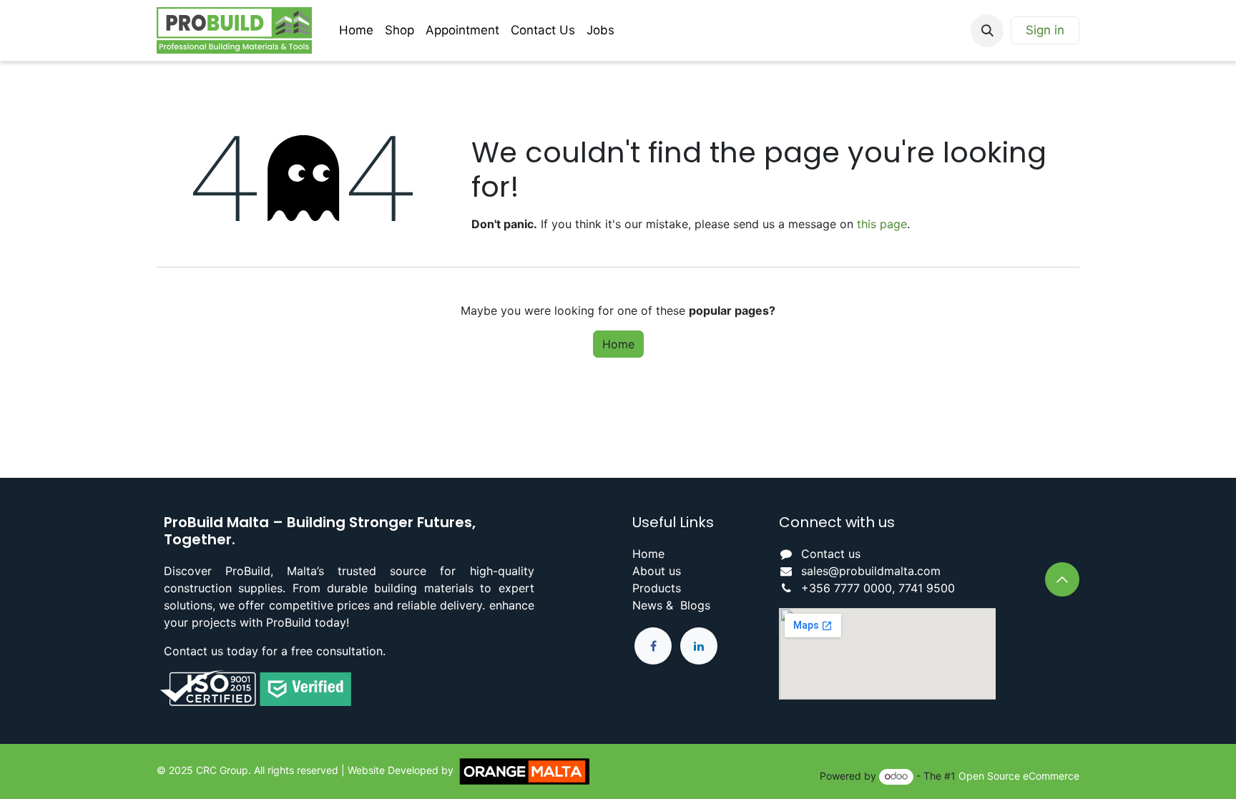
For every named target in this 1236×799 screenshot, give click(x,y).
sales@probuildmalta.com (871, 571)
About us (656, 571)
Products (656, 588)
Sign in (1045, 30)
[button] (987, 30)
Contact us (830, 553)
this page (882, 224)
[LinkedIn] (698, 646)
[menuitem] (356, 31)
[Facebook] (653, 646)
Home (618, 344)
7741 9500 (926, 588)
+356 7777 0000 (846, 588)
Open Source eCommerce (1018, 776)
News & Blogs (671, 605)
